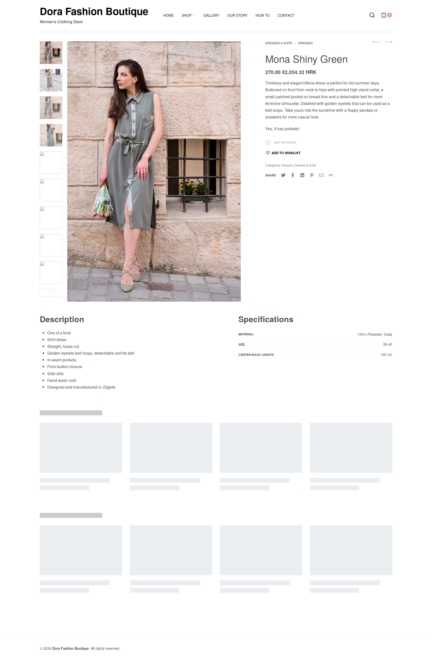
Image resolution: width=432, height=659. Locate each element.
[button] (282, 152)
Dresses (305, 43)
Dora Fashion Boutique (94, 11)
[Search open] (372, 15)
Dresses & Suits (278, 43)
